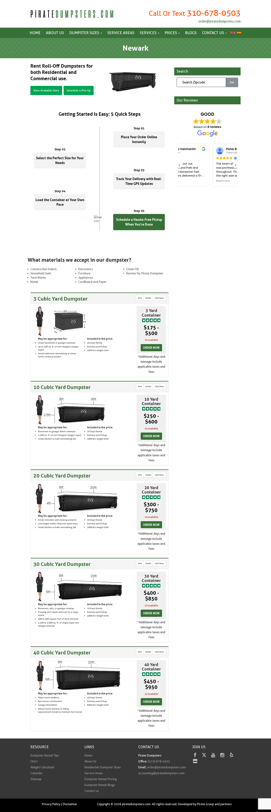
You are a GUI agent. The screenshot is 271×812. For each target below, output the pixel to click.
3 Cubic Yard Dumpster (60, 299)
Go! (232, 82)
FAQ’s (34, 761)
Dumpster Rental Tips (44, 755)
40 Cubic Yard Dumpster (62, 652)
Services (148, 32)
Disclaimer (70, 804)
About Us (55, 32)
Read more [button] (190, 181)
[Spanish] (238, 32)
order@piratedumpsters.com (219, 21)
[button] (235, 165)
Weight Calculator (42, 767)
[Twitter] (204, 755)
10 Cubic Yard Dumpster (62, 387)
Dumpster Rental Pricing (100, 779)
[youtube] (213, 755)
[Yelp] (231, 755)
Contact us (213, 32)
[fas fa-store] (195, 762)
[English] (232, 32)
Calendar (36, 773)
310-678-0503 (214, 13)
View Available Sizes (46, 90)
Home (35, 32)
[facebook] (195, 755)
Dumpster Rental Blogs (99, 785)
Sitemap (35, 779)
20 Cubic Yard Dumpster (62, 476)
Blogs (191, 32)
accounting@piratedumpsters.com (161, 773)
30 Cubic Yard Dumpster (62, 564)
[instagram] (222, 755)
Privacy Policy (51, 804)
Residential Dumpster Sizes (102, 767)
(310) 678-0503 (159, 761)
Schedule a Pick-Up (79, 90)
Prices (171, 32)
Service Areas (120, 32)
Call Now (159, 298)
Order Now (151, 347)
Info (140, 298)
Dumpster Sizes (84, 32)
